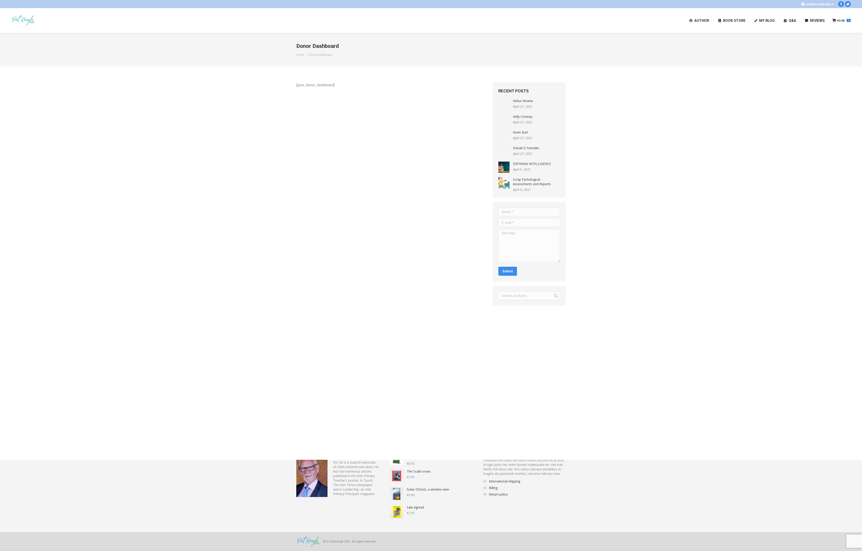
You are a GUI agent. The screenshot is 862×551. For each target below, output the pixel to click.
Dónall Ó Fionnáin (526, 148)
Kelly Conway (522, 116)
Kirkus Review (523, 101)
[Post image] (504, 104)
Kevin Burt (520, 132)
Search (555, 295)
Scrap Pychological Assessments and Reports (532, 181)
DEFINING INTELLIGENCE (532, 164)
